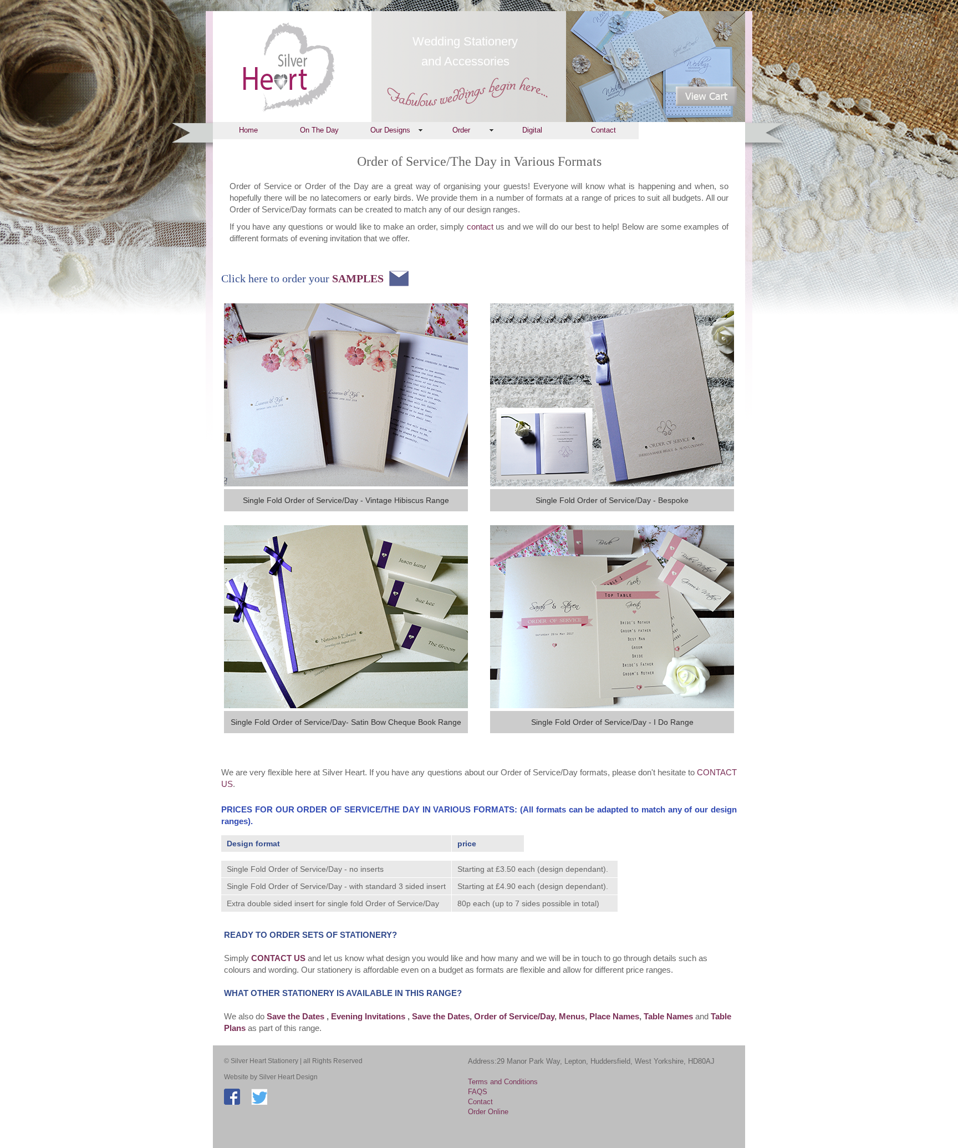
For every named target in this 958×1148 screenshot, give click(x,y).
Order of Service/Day (514, 1016)
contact (480, 226)
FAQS (477, 1092)
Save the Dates (441, 1016)
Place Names (614, 1016)
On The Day (319, 130)
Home (248, 130)
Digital (532, 130)
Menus (572, 1016)
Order (461, 130)
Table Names (668, 1016)
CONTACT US (279, 958)
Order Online (488, 1112)
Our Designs (390, 130)
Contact (603, 130)
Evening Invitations (369, 1016)
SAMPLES (358, 278)
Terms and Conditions (503, 1082)
